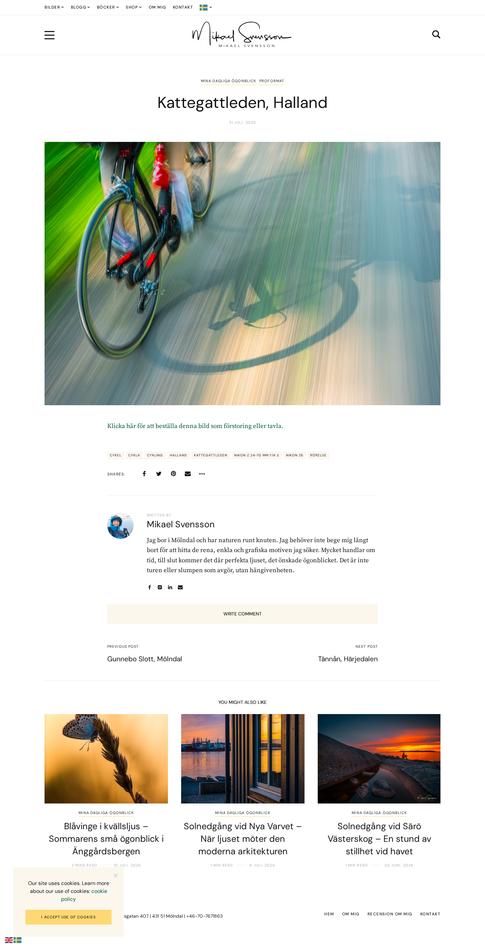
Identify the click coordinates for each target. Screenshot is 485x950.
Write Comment (242, 614)
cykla (134, 455)
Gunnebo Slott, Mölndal (144, 659)
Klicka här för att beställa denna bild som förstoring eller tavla (194, 426)
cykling (155, 455)
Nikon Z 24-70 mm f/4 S (256, 455)
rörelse (318, 455)
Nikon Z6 (294, 455)
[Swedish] (206, 7)
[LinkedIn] (170, 587)
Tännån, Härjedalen (348, 659)
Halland (178, 455)
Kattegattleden (210, 455)
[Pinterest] (173, 474)
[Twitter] (159, 474)
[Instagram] (159, 587)
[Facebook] (144, 474)
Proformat (271, 81)
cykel (115, 455)
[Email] (188, 474)
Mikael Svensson (181, 524)
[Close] (115, 875)
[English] (9, 940)
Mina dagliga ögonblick (228, 81)
